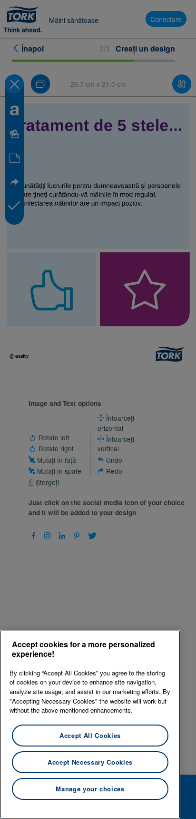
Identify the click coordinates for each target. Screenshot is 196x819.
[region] (90, 724)
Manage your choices (90, 788)
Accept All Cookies (90, 735)
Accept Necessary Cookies (90, 762)
